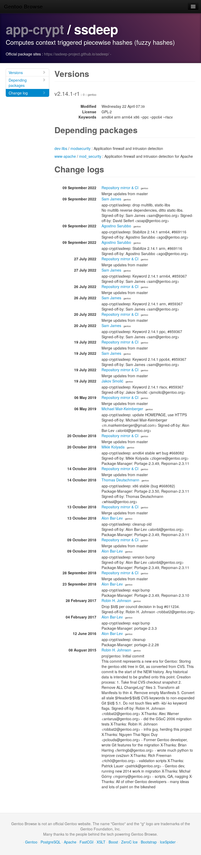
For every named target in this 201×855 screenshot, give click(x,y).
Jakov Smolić (112, 381)
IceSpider (168, 842)
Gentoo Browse (23, 6)
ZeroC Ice (129, 842)
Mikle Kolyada (113, 446)
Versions (16, 72)
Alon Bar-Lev (112, 518)
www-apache (65, 156)
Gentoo (31, 842)
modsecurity (80, 148)
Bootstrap (149, 842)
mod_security (90, 156)
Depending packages (18, 82)
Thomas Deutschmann (120, 479)
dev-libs (60, 148)
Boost (113, 842)
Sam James (111, 198)
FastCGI (86, 842)
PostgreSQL (51, 842)
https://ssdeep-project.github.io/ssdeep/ (76, 54)
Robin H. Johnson (116, 600)
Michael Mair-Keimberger (122, 408)
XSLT (101, 842)
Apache (70, 842)
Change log (18, 92)
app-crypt (35, 29)
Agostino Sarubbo (116, 225)
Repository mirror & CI (120, 187)
